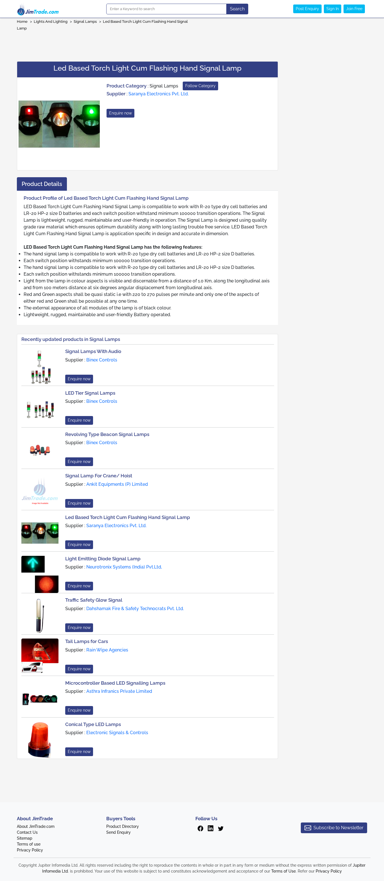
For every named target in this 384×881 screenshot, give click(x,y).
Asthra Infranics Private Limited (119, 691)
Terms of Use (283, 871)
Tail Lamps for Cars (86, 641)
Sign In (332, 8)
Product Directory (122, 826)
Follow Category (200, 86)
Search (237, 9)
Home (22, 21)
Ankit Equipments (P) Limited (117, 484)
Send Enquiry (118, 832)
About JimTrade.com (36, 826)
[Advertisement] (192, 44)
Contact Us (27, 832)
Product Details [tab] (42, 184)
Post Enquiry (307, 8)
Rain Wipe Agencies (107, 650)
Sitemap (24, 838)
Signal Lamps (85, 21)
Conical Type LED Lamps (93, 724)
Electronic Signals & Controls (117, 732)
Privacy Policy (30, 850)
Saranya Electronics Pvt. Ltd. (158, 93)
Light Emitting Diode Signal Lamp (103, 558)
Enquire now (120, 113)
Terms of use (28, 844)
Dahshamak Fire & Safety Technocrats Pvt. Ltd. (135, 608)
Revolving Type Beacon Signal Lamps (107, 434)
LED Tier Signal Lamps (90, 393)
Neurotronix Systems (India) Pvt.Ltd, (124, 567)
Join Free (354, 8)
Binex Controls (101, 360)
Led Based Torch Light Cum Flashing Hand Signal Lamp (127, 517)
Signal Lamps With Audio (93, 351)
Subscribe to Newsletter (338, 827)
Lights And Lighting (50, 21)
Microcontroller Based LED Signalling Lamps (115, 683)
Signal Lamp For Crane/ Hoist (98, 475)
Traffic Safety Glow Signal (93, 600)
